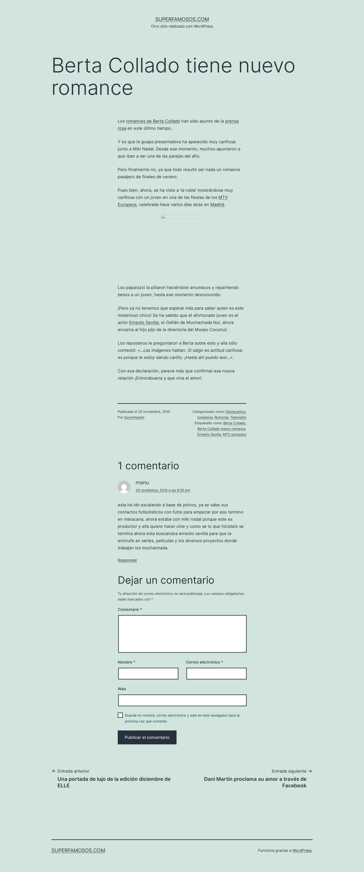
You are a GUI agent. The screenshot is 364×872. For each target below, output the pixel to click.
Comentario (130, 609)
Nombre (126, 662)
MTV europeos (234, 434)
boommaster (134, 417)
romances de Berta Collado (153, 121)
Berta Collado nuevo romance (221, 429)
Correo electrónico (204, 662)
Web (122, 689)
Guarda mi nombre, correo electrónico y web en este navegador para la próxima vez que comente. (182, 718)
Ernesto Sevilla (144, 322)
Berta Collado (234, 423)
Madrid (217, 204)
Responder (127, 560)
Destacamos (235, 411)
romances (205, 417)
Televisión (238, 417)
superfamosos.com (182, 19)
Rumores (222, 417)
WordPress (302, 850)
